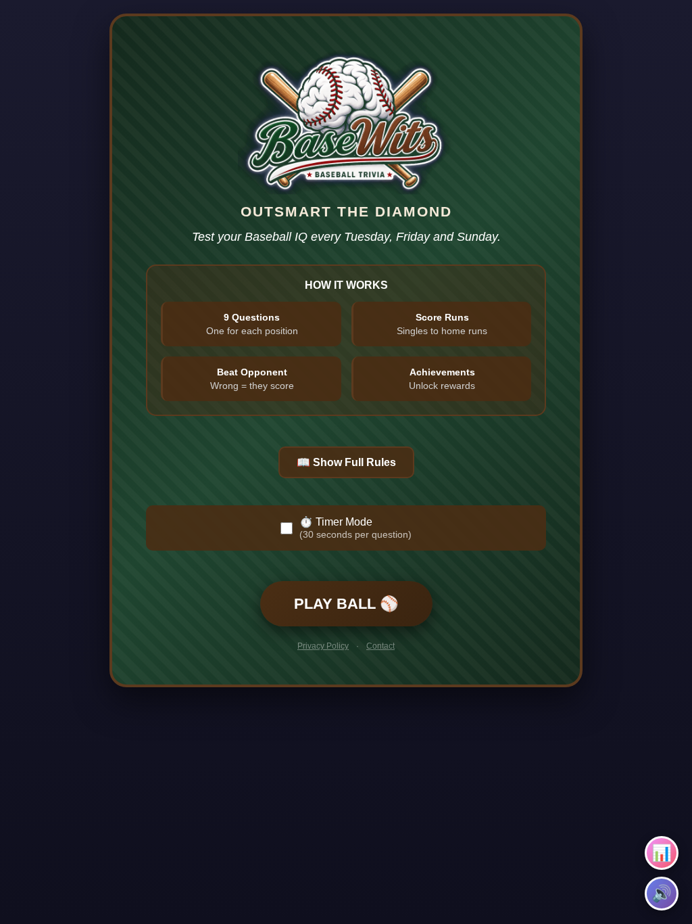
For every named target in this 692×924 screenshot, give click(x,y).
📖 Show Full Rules (346, 462)
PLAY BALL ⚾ (346, 603)
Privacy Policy (323, 646)
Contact (380, 646)
